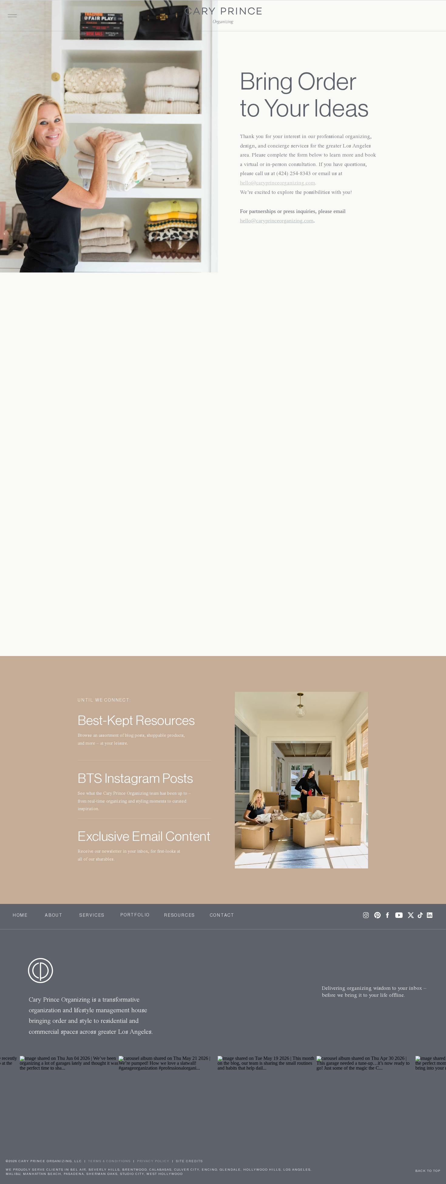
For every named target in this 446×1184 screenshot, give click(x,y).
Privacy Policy (153, 1161)
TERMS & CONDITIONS (109, 1161)
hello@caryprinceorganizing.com (277, 183)
